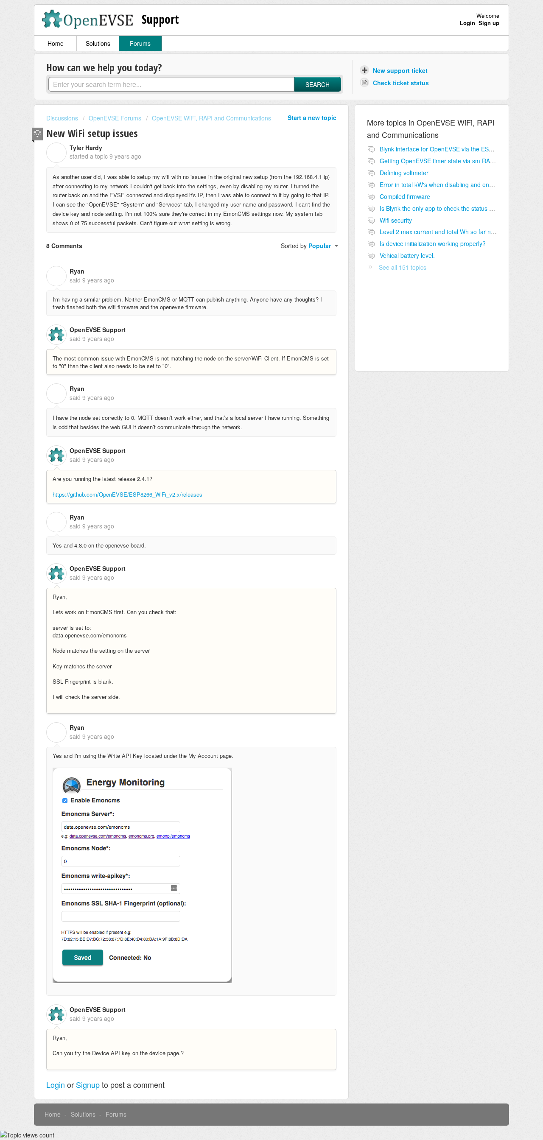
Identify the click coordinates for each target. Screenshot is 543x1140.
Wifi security (396, 220)
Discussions (62, 118)
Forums (140, 43)
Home (56, 43)
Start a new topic (312, 117)
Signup (88, 1084)
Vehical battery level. (407, 255)
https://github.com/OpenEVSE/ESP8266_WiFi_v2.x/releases (127, 494)
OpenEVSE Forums (115, 118)
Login (55, 1084)
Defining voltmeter (404, 172)
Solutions (98, 43)
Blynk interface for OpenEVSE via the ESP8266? (444, 149)
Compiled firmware (405, 196)
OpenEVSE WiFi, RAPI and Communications (211, 118)
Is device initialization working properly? (433, 243)
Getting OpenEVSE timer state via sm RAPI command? (453, 160)
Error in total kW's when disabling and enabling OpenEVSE (458, 184)
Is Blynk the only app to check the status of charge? (449, 208)
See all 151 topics (402, 267)
